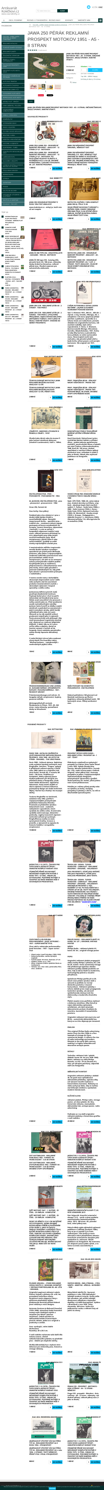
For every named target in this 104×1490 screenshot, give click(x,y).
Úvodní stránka (4, 20)
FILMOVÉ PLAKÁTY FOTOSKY (12, 47)
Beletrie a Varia (9, 135)
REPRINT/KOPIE (8, 174)
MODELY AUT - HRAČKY (11, 102)
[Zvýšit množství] (87, 69)
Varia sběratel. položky (12, 106)
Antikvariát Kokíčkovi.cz (11, 10)
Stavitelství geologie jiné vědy (13, 152)
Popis (31, 101)
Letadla (6, 178)
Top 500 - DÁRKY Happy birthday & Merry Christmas (11, 38)
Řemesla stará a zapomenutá (9, 60)
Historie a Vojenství (10, 143)
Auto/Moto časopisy (11, 85)
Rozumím (52, 1488)
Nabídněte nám (84, 20)
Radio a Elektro (9, 127)
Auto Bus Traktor (10, 81)
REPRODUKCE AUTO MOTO (12, 98)
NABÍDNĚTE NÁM (89, 902)
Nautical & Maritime (10, 200)
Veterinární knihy (9, 123)
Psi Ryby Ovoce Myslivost (12, 131)
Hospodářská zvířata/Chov (8, 110)
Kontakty (69, 20)
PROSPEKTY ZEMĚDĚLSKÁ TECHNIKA (11, 76)
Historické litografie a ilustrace (12, 195)
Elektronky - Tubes (10, 147)
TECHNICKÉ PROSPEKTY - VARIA (11, 65)
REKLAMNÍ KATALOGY (10, 43)
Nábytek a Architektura (12, 139)
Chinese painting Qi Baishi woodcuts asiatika (13, 165)
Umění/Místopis (9, 157)
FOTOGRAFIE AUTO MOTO (12, 93)
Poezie (5, 187)
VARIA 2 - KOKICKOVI (10, 115)
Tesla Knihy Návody (10, 170)
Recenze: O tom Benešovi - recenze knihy (43, 20)
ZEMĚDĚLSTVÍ (7, 119)
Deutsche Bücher (10, 191)
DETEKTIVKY (7, 182)
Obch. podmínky (15, 20)
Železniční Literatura (11, 56)
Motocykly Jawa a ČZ (11, 89)
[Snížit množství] (87, 71)
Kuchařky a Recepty (10, 161)
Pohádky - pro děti (10, 204)
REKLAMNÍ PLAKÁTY (9, 51)
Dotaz (75, 82)
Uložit (41, 95)
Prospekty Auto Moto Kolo (11, 71)
